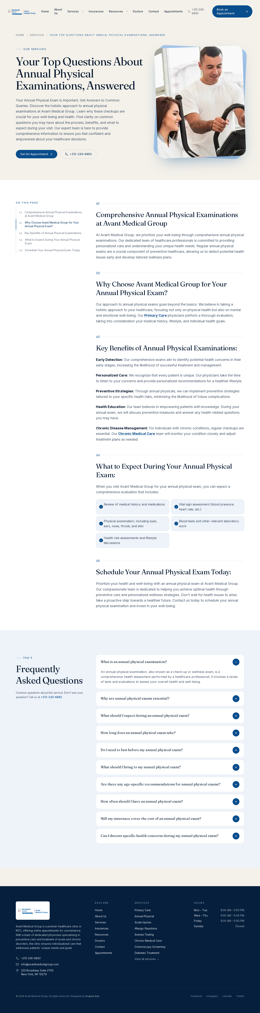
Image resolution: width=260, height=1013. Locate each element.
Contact (153, 11)
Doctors (138, 11)
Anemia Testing (144, 934)
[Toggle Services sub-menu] (83, 11)
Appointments (173, 11)
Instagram (212, 996)
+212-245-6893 (198, 11)
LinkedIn (227, 996)
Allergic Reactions (146, 928)
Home (45, 11)
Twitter (240, 996)
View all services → (147, 959)
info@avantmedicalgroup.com (40, 964)
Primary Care (143, 910)
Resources (116, 11)
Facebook (196, 996)
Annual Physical (144, 916)
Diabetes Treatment (147, 952)
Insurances (96, 11)
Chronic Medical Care (148, 940)
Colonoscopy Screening (150, 946)
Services (73, 11)
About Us (58, 11)
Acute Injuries (143, 922)
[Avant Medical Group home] (22, 11)
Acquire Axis (92, 996)
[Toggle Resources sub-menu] (127, 11)
